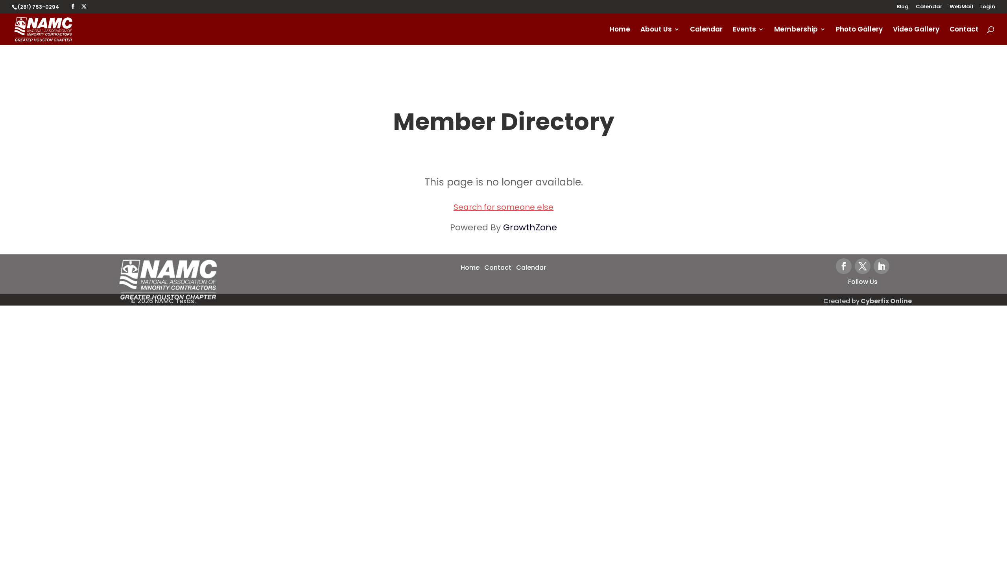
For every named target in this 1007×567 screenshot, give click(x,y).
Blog (902, 7)
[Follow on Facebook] (844, 266)
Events (744, 30)
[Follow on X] (863, 266)
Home (620, 30)
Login (987, 7)
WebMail (961, 7)
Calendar (929, 7)
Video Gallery (916, 30)
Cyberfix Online (886, 301)
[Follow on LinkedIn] (881, 266)
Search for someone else (503, 207)
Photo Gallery (859, 30)
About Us (656, 30)
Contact (964, 30)
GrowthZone (530, 227)
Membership (796, 30)
